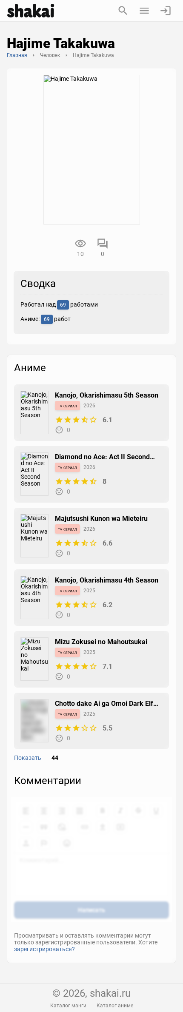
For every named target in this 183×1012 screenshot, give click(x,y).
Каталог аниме (115, 1006)
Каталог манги (68, 1006)
